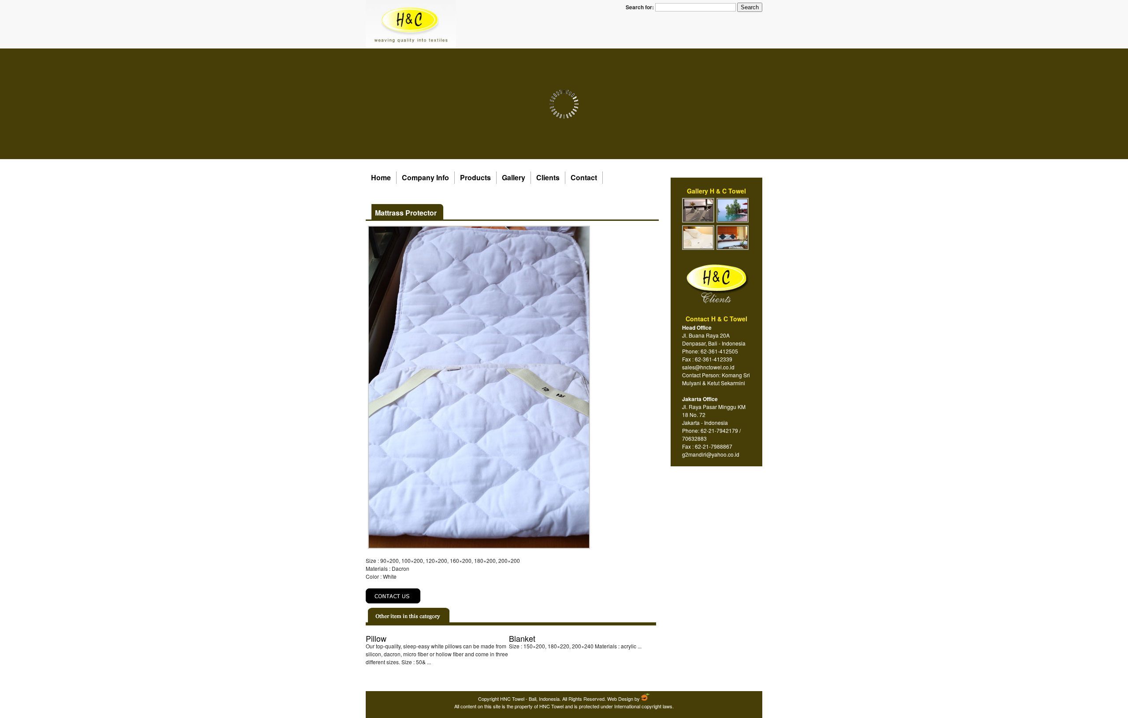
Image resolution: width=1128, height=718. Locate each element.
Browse (383, 672)
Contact (584, 177)
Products (475, 177)
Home (381, 177)
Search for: (640, 7)
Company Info (425, 177)
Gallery (513, 177)
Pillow (376, 638)
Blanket (522, 638)
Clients (548, 177)
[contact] (393, 601)
